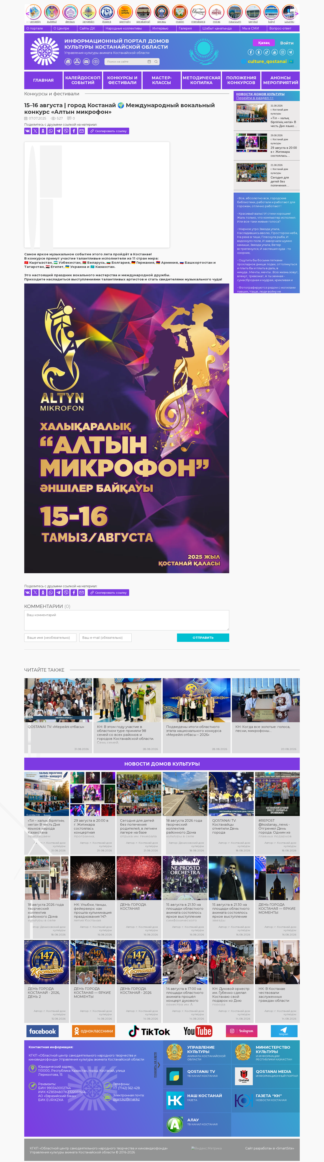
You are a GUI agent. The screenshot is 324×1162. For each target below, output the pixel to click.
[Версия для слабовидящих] (95, 61)
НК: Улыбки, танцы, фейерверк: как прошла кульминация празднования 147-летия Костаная (93, 913)
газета (204, 1098)
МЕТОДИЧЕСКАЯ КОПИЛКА (201, 80)
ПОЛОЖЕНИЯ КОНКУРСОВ (241, 80)
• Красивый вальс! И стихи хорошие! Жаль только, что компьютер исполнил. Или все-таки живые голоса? (266, 217)
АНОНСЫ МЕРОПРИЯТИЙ (280, 80)
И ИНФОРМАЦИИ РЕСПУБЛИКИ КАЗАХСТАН (274, 1053)
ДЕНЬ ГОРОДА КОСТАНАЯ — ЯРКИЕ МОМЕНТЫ (277, 909)
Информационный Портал (277, 1073)
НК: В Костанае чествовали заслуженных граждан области (274, 995)
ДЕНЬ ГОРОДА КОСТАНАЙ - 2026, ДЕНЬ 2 (44, 993)
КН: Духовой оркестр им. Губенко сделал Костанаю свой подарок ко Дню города (231, 997)
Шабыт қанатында (217, 28)
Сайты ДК (87, 28)
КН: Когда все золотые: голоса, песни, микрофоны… (262, 729)
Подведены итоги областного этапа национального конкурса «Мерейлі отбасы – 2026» (193, 731)
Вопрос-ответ (280, 28)
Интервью (160, 28)
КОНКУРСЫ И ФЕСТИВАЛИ (122, 80)
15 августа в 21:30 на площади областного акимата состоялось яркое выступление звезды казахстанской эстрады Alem (231, 913)
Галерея (185, 28)
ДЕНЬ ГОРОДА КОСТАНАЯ (133, 907)
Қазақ (264, 43)
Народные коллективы (124, 28)
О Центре (61, 28)
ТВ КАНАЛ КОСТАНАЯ (202, 1073)
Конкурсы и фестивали (51, 93)
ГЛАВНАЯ (43, 80)
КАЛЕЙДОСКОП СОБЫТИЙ (82, 80)
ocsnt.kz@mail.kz (126, 1099)
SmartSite (285, 1148)
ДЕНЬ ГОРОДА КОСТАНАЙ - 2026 (135, 991)
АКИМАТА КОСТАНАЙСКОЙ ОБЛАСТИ (206, 1053)
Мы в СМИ (250, 28)
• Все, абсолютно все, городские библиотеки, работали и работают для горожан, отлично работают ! (266, 202)
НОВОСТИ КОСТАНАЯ (271, 1098)
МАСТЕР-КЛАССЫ (162, 80)
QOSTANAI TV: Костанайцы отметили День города (225, 826)
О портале (34, 28)
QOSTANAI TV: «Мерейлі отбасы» (56, 727)
